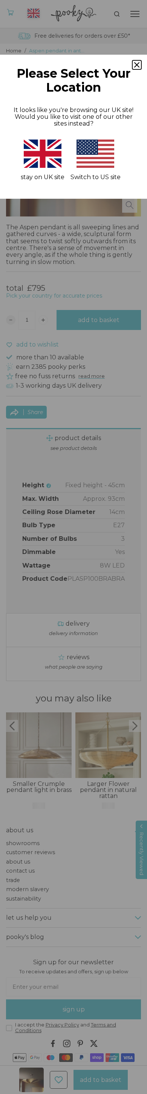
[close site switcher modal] (136, 64)
